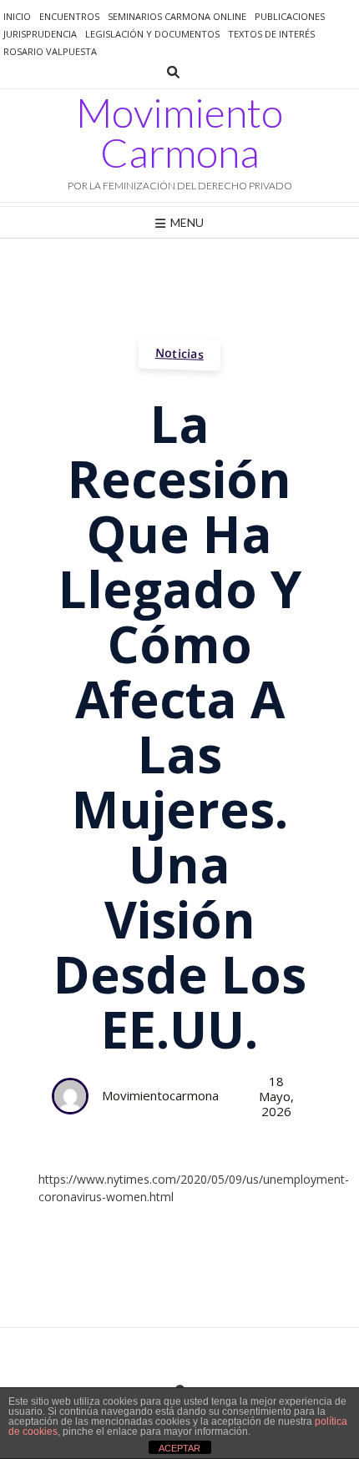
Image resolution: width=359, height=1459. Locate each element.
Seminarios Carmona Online (177, 16)
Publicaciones (290, 16)
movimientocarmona (160, 1095)
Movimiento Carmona (179, 133)
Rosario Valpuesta (50, 51)
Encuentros (69, 16)
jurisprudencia (40, 34)
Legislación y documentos (152, 34)
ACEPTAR (179, 1448)
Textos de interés (271, 34)
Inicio (17, 16)
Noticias (180, 353)
